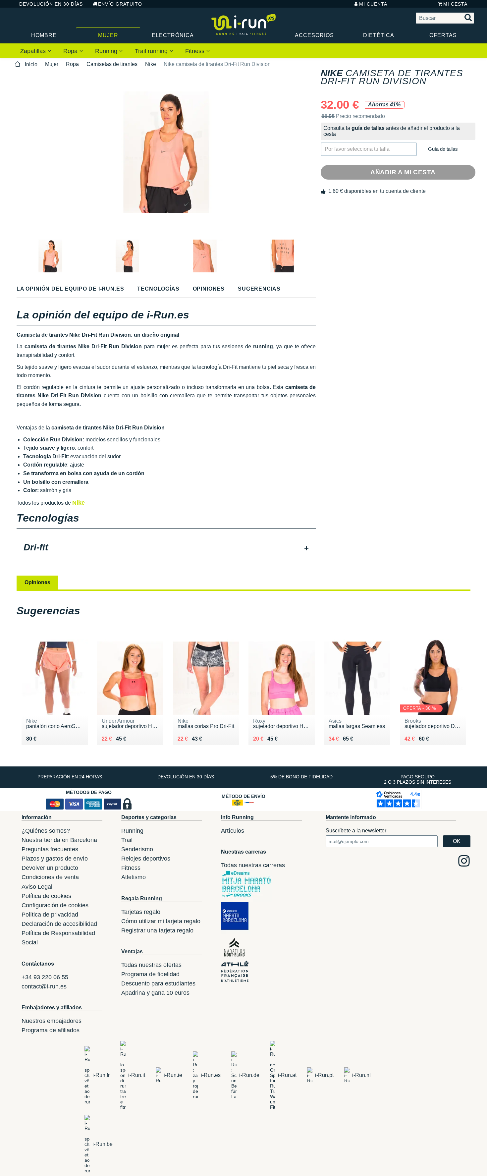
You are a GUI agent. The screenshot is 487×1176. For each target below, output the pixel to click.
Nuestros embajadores (51, 1021)
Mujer (108, 35)
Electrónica (173, 35)
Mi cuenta (373, 4)
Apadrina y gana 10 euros (155, 992)
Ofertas (443, 35)
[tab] (166, 548)
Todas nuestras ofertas (151, 965)
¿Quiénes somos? (46, 830)
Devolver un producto (50, 868)
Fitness (195, 51)
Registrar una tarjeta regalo (157, 930)
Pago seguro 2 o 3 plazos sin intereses (417, 779)
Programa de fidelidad (150, 974)
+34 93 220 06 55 (45, 977)
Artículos (232, 830)
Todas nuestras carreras (253, 865)
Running (107, 51)
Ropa (71, 51)
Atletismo (133, 877)
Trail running (152, 51)
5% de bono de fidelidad (301, 776)
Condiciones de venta (50, 877)
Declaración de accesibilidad (59, 924)
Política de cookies (46, 896)
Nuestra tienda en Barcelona (59, 840)
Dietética (378, 35)
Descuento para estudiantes (158, 983)
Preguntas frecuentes (50, 849)
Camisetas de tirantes (111, 64)
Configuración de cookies (55, 905)
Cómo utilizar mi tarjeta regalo (160, 921)
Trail (127, 840)
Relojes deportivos (145, 858)
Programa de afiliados (51, 1030)
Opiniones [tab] (37, 582)
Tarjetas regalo (140, 912)
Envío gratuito (120, 4)
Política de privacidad (50, 914)
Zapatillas (33, 51)
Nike (150, 64)
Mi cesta (455, 4)
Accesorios (314, 35)
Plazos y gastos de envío (55, 858)
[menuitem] (36, 50)
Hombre (44, 35)
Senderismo (137, 849)
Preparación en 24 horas (69, 776)
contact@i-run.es (44, 986)
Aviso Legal (37, 886)
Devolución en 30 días (51, 4)
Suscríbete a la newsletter (356, 830)
